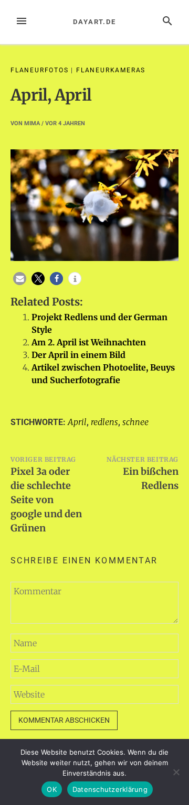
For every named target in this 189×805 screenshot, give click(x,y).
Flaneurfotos (39, 70)
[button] (19, 278)
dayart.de (94, 22)
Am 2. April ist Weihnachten (89, 342)
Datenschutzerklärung (110, 789)
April (77, 422)
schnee (135, 422)
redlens (104, 422)
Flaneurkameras (110, 70)
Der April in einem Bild (78, 355)
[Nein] (176, 772)
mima (32, 123)
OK (52, 789)
